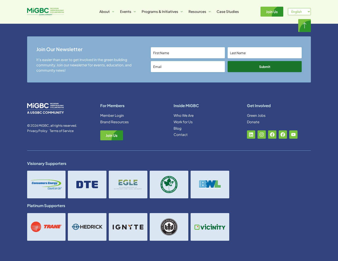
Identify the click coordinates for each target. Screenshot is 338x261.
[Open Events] (134, 11)
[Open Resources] (209, 11)
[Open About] (113, 11)
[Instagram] (262, 134)
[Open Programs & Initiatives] (181, 11)
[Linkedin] (251, 134)
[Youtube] (293, 134)
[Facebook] (272, 134)
